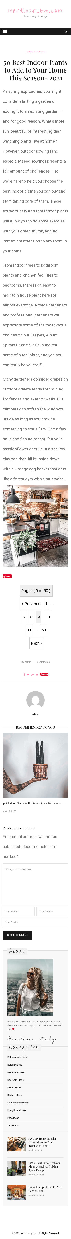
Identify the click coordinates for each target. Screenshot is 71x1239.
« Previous (31, 604)
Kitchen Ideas (14, 1095)
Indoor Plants (35, 51)
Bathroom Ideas (15, 1072)
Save (45, 674)
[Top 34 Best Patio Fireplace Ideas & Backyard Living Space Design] (16, 1168)
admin (26, 662)
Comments (43, 662)
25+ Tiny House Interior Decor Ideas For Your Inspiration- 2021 (42, 1142)
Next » (36, 643)
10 (48, 617)
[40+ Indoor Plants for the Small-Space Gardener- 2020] (35, 765)
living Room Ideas (16, 1110)
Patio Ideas (13, 1118)
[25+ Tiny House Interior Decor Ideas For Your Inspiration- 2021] (16, 1144)
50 (44, 630)
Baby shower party (17, 1057)
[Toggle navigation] (5, 31)
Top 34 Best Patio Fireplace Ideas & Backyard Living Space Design (44, 1166)
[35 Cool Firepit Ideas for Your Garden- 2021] (16, 1192)
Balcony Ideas (14, 1064)
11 (29, 630)
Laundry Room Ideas (18, 1102)
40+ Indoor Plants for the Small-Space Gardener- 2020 (35, 803)
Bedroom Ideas (15, 1080)
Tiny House (13, 1125)
